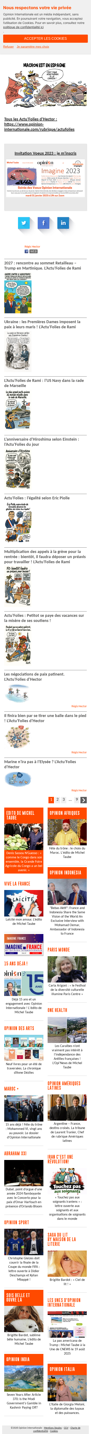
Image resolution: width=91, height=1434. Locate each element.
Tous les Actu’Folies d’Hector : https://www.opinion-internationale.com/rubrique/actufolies (39, 124)
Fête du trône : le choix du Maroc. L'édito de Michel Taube (67, 853)
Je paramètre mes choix (33, 46)
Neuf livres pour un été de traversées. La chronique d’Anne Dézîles (24, 1069)
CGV (66, 1428)
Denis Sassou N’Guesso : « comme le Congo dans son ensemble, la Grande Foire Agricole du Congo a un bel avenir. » (23, 862)
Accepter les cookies (45, 38)
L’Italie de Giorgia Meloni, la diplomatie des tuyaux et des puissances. (67, 1409)
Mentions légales (53, 1428)
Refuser (8, 46)
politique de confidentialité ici (23, 27)
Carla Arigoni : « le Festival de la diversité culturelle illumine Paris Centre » (67, 990)
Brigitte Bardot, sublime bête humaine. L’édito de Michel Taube (24, 1340)
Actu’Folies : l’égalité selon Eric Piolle (37, 498)
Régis (32, 246)
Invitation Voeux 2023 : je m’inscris (45, 153)
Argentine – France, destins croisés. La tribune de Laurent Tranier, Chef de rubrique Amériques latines (67, 1132)
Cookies (54, 1431)
